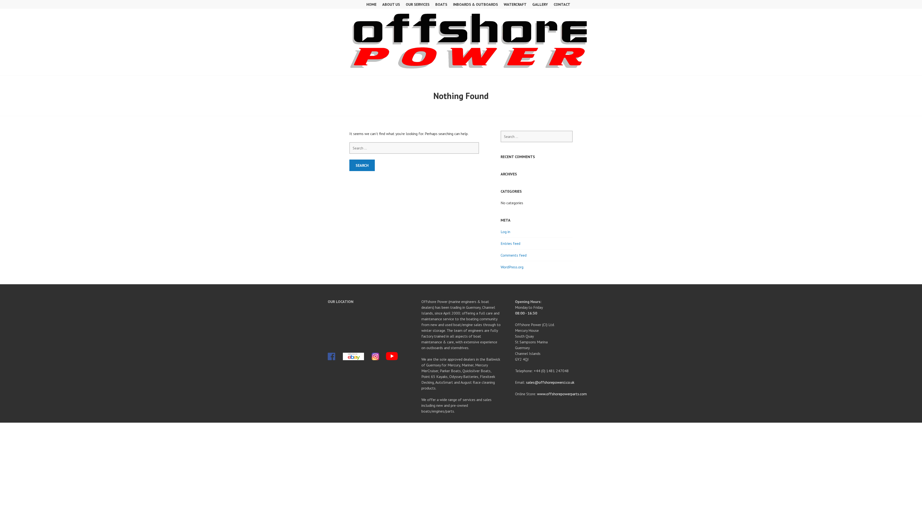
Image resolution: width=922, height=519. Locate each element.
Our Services (418, 4)
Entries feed (510, 243)
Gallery (540, 4)
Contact (562, 4)
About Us (391, 4)
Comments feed (514, 255)
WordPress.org (512, 267)
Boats (441, 4)
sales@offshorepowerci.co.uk (550, 382)
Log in (505, 231)
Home (371, 4)
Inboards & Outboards (475, 4)
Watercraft (515, 4)
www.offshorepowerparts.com (562, 393)
